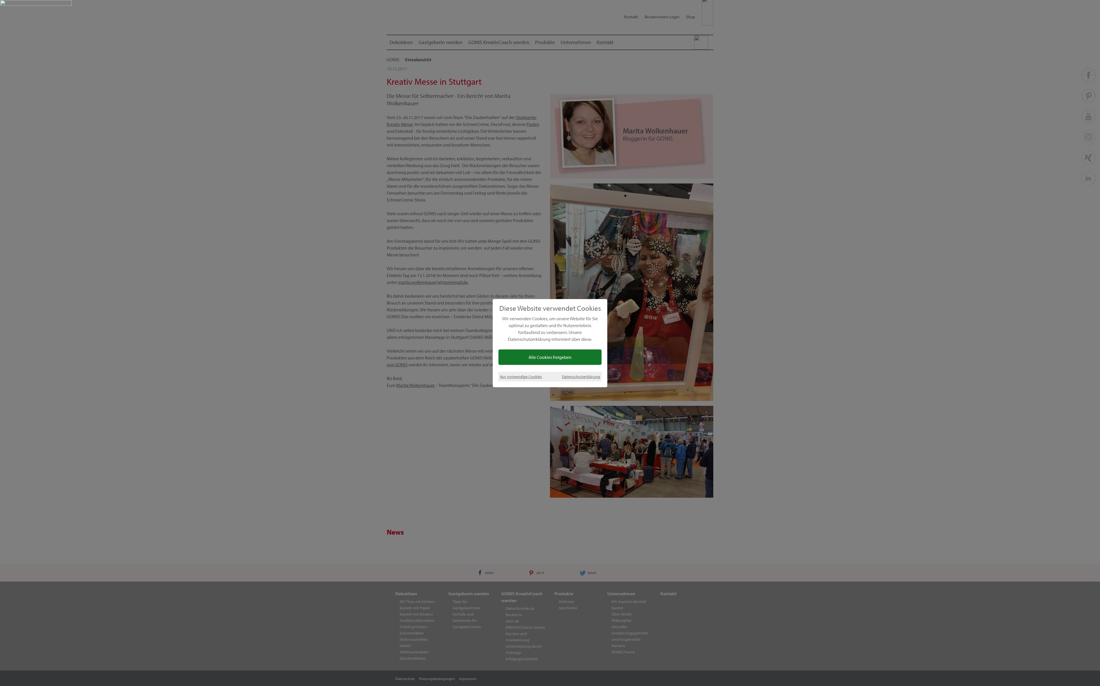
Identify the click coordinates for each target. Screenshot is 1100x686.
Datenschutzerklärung (581, 376)
